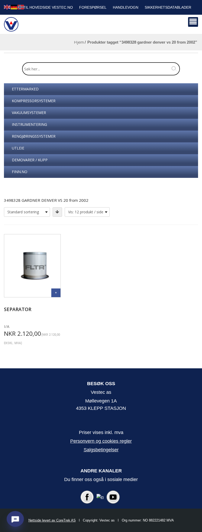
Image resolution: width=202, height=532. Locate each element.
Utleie (18, 148)
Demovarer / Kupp (30, 159)
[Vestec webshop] (11, 24)
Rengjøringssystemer (33, 136)
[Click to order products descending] (57, 212)
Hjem (79, 42)
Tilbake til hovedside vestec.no (40, 7)
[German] (14, 6)
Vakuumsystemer (29, 112)
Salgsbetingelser (101, 449)
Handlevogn (125, 7)
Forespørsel (93, 7)
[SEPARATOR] (55, 292)
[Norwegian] (21, 6)
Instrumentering (29, 124)
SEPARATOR (17, 309)
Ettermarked (25, 88)
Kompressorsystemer (33, 100)
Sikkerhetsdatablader (168, 7)
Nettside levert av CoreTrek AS (52, 520)
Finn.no (19, 171)
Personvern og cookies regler (101, 441)
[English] (7, 6)
